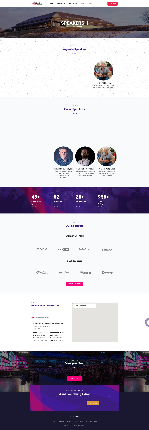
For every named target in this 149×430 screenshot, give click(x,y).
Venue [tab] (33, 317)
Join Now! (112, 3)
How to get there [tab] (43, 317)
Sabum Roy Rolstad (85, 169)
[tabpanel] (48, 332)
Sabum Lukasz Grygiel (63, 169)
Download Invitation (91, 421)
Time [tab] (36, 317)
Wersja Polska (61, 3)
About (83, 3)
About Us (61, 421)
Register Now (73, 3)
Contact (91, 3)
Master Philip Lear (103, 83)
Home (51, 3)
